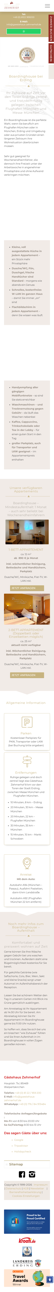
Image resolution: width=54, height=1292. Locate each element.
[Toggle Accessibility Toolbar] (50, 1279)
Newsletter (37, 1188)
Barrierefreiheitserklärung (25, 1192)
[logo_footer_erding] (27, 1251)
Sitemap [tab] (16, 1164)
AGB (26, 1188)
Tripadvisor (21, 1145)
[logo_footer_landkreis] (27, 1263)
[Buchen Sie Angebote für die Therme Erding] (27, 56)
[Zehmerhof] (22, 6)
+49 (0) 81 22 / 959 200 (28, 1092)
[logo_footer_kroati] (27, 1240)
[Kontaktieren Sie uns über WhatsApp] (23, 28)
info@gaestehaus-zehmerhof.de (23, 24)
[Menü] (46, 6)
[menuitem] (46, 6)
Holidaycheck (22, 1151)
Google (18, 1139)
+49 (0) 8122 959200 (23, 17)
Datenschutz (13, 1188)
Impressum (41, 1184)
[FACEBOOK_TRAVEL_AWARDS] (27, 1278)
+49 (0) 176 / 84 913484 (32, 1104)
